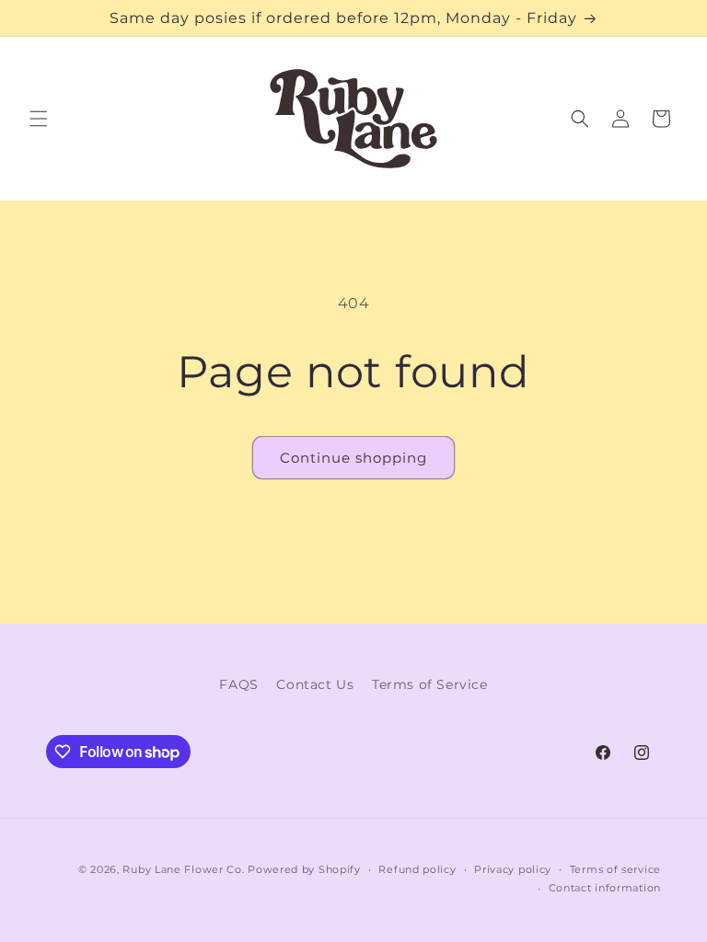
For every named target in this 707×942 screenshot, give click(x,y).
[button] (38, 118)
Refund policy (417, 869)
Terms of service (615, 869)
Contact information (605, 887)
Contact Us (315, 684)
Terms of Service (430, 684)
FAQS (238, 684)
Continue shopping (353, 457)
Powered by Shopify (304, 869)
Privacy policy (512, 869)
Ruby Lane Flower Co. (183, 869)
